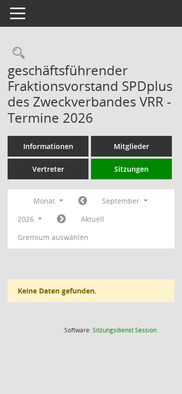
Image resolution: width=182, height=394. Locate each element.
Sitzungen (131, 169)
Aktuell (92, 219)
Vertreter (48, 169)
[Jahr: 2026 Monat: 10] (61, 219)
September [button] (122, 201)
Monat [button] (45, 201)
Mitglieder (131, 146)
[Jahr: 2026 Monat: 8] (83, 201)
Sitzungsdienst (125, 330)
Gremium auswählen (53, 237)
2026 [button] (27, 219)
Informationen (48, 146)
